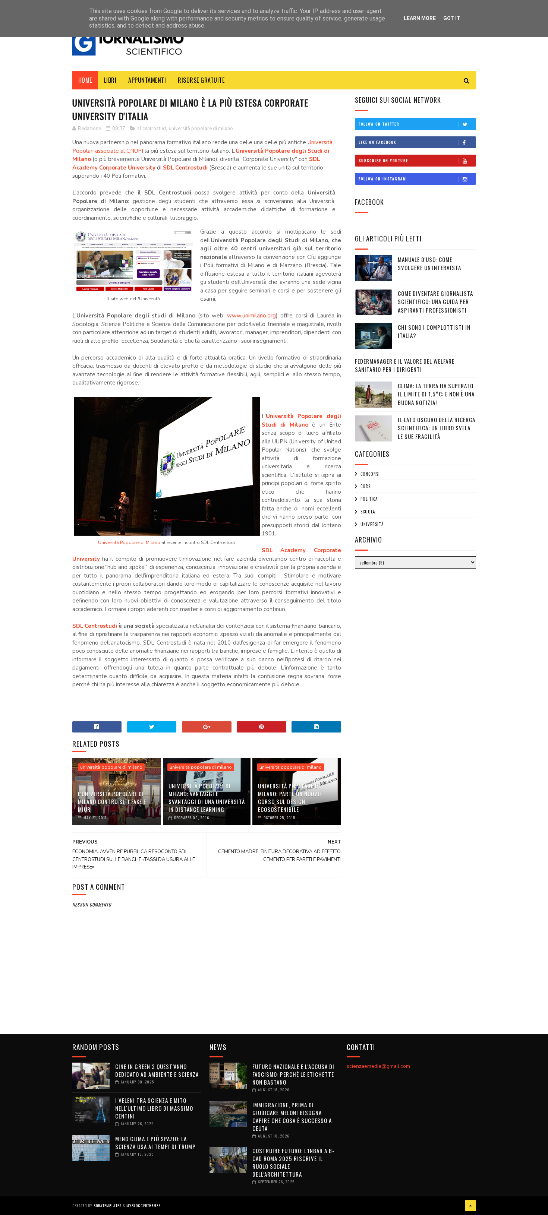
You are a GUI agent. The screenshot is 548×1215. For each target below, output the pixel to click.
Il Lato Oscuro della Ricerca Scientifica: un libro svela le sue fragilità (436, 427)
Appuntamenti (147, 80)
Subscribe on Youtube (383, 160)
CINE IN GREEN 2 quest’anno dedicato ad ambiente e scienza (157, 1070)
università (372, 524)
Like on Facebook (377, 142)
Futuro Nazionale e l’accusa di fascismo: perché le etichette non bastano (293, 1074)
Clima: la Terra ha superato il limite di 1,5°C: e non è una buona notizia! (436, 394)
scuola (367, 512)
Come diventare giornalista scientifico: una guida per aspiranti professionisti (435, 301)
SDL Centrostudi (185, 167)
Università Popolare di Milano (129, 542)
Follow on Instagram (382, 178)
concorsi (370, 474)
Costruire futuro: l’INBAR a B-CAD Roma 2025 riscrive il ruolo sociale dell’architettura (293, 1162)
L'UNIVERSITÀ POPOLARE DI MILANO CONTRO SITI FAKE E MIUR (112, 801)
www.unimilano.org (251, 315)
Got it (451, 18)
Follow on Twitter (379, 124)
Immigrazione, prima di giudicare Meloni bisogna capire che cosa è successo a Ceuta (292, 1116)
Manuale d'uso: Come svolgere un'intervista (429, 263)
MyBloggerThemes (143, 1205)
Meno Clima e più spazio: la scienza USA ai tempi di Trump (155, 1143)
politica (369, 499)
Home (85, 80)
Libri (110, 80)
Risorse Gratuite (201, 80)
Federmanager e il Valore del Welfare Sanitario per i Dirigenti (404, 365)
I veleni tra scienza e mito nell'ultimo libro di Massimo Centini (154, 1108)
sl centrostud (151, 128)
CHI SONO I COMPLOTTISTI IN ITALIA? (434, 331)
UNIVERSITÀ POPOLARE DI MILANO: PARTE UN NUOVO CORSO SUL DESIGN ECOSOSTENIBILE (289, 797)
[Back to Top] (470, 1205)
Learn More (420, 18)
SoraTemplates (108, 1205)
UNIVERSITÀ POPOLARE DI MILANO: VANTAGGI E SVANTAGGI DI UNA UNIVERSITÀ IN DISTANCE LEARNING (207, 797)
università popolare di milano (201, 128)
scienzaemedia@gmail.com (378, 1066)
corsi (366, 486)
